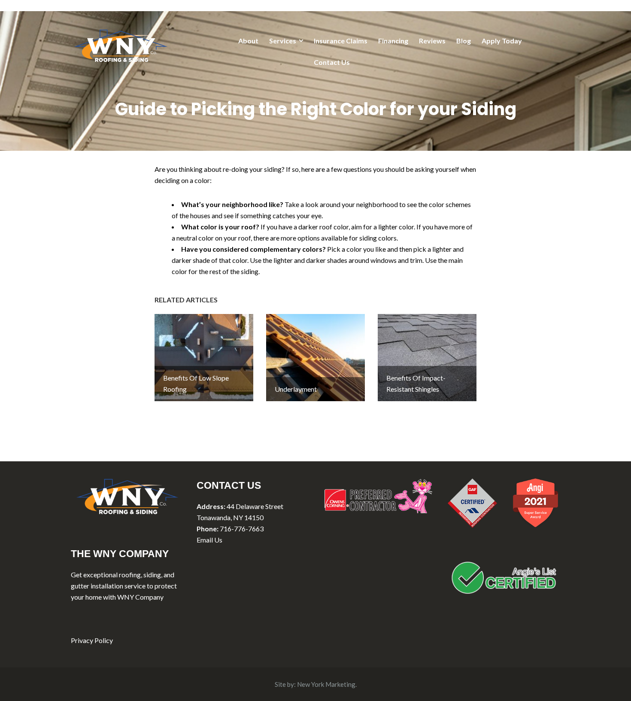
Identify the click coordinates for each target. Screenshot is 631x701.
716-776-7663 (242, 528)
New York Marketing (326, 684)
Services (282, 41)
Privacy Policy (92, 640)
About (248, 41)
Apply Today (502, 41)
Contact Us (332, 62)
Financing (393, 41)
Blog (463, 41)
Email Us (209, 540)
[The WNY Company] (121, 44)
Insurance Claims (340, 41)
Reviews (432, 41)
